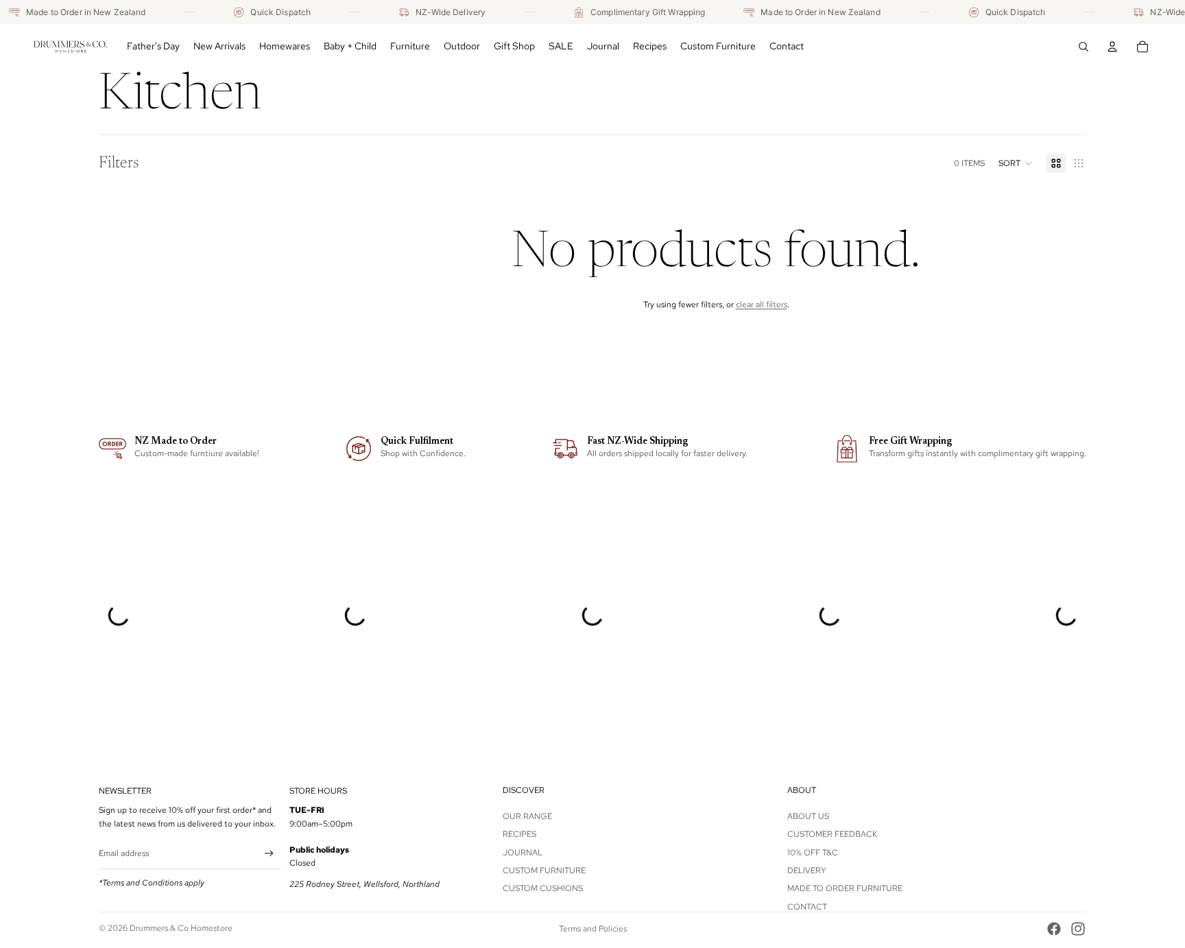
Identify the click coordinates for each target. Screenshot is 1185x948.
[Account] (1112, 47)
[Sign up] (269, 854)
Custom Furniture (544, 870)
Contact (807, 906)
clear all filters (761, 304)
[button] (1015, 163)
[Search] (1083, 47)
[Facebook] (1054, 929)
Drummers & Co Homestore (181, 928)
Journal (522, 851)
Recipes (519, 834)
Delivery (806, 870)
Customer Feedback (832, 834)
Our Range (527, 816)
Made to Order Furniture (844, 888)
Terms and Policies (593, 928)
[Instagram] (1078, 929)
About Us (808, 816)
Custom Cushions (543, 888)
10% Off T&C (812, 851)
